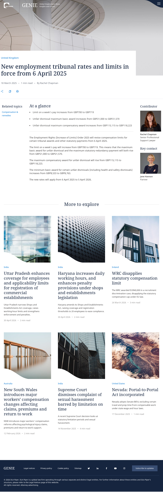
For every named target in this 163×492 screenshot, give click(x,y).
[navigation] (53, 468)
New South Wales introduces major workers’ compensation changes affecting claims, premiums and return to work (26, 401)
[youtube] (115, 468)
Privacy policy (46, 468)
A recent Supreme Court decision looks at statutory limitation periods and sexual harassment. (78, 419)
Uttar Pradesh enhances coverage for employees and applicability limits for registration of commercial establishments (27, 285)
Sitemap (78, 468)
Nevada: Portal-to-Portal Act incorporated (135, 392)
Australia (8, 383)
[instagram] (124, 468)
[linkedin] (97, 468)
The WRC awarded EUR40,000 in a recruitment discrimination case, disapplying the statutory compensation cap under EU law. (134, 293)
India (6, 267)
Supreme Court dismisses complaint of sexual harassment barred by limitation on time (80, 399)
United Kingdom (10, 57)
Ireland (115, 267)
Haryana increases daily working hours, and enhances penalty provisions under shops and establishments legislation (81, 285)
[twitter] (88, 468)
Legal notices (29, 468)
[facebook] (106, 468)
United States (118, 383)
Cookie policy (63, 468)
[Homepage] (32, 6)
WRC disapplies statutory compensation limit (135, 278)
